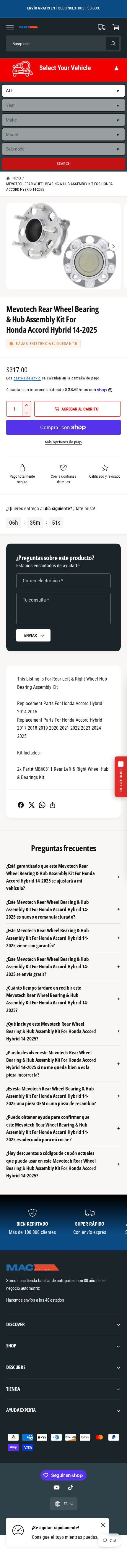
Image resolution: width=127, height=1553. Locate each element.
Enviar (30, 635)
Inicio (16, 178)
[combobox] (47, 43)
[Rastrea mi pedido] (102, 27)
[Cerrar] (103, 1525)
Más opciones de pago (63, 442)
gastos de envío (27, 378)
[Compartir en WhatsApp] (42, 805)
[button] (10, 27)
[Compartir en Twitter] (31, 805)
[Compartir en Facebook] (21, 805)
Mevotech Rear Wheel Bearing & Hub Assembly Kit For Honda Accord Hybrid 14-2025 (59, 187)
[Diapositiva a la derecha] (113, 246)
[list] (63, 1222)
